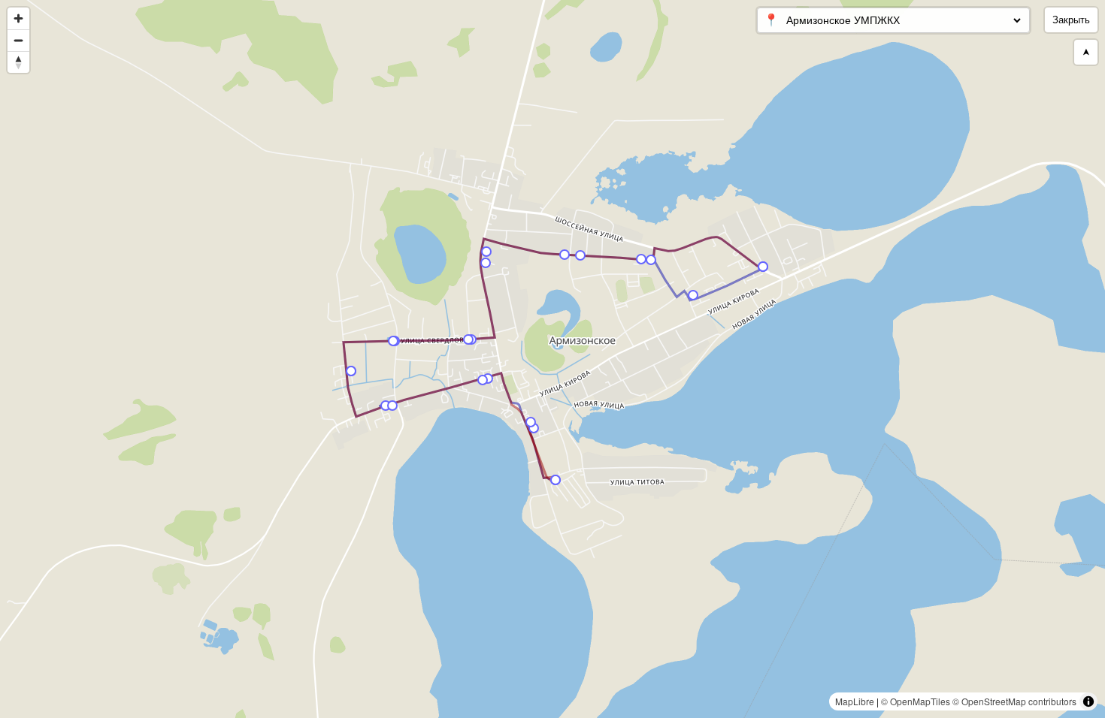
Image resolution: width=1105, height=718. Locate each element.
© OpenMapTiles (915, 701)
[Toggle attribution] (1088, 701)
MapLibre (854, 701)
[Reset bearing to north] (18, 62)
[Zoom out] (18, 40)
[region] (552, 359)
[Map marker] (533, 428)
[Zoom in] (18, 18)
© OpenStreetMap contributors (1014, 701)
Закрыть (1071, 20)
